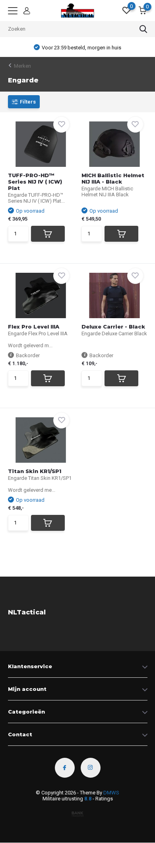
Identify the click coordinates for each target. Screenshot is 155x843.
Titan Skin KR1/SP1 (34, 471)
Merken (22, 66)
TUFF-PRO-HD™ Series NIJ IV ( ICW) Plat (35, 181)
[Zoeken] (143, 29)
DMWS (111, 793)
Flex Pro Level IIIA (33, 326)
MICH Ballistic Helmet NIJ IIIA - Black (112, 178)
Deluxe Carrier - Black (113, 326)
